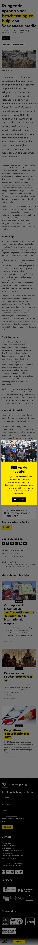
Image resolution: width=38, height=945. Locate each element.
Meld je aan (19, 499)
